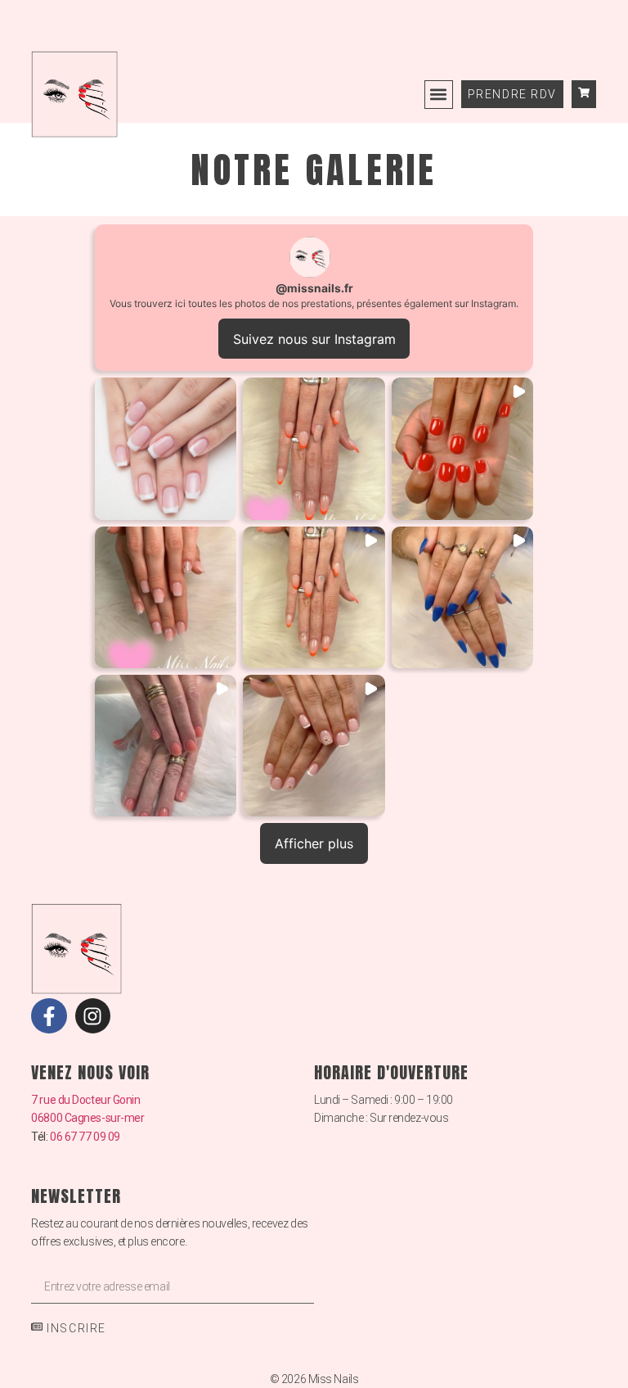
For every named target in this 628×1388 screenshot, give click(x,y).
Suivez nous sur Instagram (314, 339)
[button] (438, 94)
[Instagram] (92, 1015)
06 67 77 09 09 (85, 1136)
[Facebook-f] (48, 1015)
